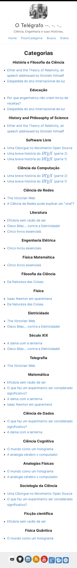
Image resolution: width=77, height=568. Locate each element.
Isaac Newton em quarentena (29, 299)
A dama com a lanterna (24, 343)
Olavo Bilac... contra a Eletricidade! (33, 226)
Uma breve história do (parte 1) (37, 159)
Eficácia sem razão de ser (26, 220)
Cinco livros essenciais (24, 231)
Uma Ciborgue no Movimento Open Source (39, 148)
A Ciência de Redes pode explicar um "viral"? (40, 204)
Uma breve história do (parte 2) (37, 153)
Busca (51, 38)
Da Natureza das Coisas (25, 282)
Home (12, 38)
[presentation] (47, 153)
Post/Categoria (32, 38)
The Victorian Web (21, 198)
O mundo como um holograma (30, 449)
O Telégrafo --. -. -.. (38, 25)
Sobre (64, 38)
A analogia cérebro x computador (32, 454)
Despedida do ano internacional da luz (36, 81)
